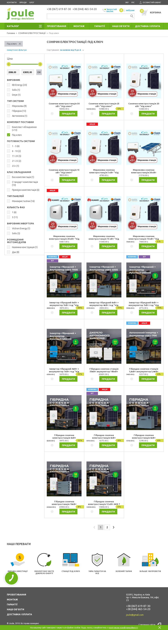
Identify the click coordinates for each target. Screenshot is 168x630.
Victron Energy (21, 228)
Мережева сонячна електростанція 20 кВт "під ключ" (64, 237)
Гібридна (19, 111)
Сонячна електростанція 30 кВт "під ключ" (64, 104)
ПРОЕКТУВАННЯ (16, 594)
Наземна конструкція (25, 247)
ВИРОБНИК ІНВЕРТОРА (20, 223)
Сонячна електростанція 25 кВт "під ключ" (104, 104)
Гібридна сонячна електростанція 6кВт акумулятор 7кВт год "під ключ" (64, 436)
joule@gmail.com (135, 615)
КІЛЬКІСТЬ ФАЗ (16, 207)
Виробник (13, 80)
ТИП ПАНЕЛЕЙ (15, 196)
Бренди (23, 2)
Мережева (19, 106)
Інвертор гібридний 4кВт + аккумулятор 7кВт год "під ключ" (64, 370)
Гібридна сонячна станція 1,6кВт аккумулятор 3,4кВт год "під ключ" (143, 370)
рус (133, 2)
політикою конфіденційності (123, 627)
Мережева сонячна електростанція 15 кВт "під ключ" (104, 237)
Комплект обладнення (24, 128)
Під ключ (12, 43)
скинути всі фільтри (17, 50)
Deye (16, 94)
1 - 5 (16, 146)
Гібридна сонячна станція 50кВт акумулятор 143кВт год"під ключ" (103, 370)
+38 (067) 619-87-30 (138, 605)
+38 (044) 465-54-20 (138, 609)
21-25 (16, 161)
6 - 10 (16, 151)
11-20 (16, 156)
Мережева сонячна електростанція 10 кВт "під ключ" (143, 237)
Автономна (19, 116)
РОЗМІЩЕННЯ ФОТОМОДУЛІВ (16, 241)
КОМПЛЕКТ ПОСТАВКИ (20, 122)
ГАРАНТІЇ (12, 604)
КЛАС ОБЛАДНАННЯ (19, 172)
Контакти (12, 2)
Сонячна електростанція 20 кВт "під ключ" (143, 104)
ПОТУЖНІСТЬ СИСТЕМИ (21, 141)
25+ (15, 166)
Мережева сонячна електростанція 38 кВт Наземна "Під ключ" (143, 171)
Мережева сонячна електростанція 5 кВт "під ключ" (104, 171)
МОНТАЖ (12, 599)
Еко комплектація (23, 177)
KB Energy (19, 85)
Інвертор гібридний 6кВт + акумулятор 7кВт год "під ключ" (64, 304)
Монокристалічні (23, 201)
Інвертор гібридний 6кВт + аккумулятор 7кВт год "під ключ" (143, 304)
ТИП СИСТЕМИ (15, 101)
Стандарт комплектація (25, 183)
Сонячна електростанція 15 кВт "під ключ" (64, 171)
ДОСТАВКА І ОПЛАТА (19, 614)
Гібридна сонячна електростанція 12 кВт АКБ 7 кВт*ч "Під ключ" (104, 503)
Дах (15, 252)
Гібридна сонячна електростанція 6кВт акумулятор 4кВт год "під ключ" (143, 436)
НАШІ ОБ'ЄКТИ (15, 609)
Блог (32, 2)
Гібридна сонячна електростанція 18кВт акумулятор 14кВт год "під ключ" (64, 503)
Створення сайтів (146, 625)
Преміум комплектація (25, 190)
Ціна (10, 58)
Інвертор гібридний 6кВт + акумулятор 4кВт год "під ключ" (104, 304)
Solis (16, 90)
